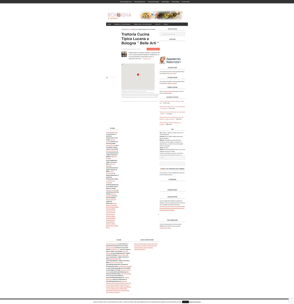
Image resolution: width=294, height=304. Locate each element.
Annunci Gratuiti (110, 247)
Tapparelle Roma (110, 211)
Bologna (130, 89)
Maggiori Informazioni (195, 302)
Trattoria (143, 91)
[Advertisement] (112, 51)
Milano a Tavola (172, 83)
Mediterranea (150, 89)
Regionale (124, 91)
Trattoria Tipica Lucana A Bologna (148, 97)
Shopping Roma (110, 214)
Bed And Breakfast (126, 274)
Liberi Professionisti (115, 262)
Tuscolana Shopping (165, 206)
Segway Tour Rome (152, 244)
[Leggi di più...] (147, 58)
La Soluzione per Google (125, 266)
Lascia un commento (153, 49)
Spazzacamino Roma (165, 228)
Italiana (144, 89)
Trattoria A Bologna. (152, 95)
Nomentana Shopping (171, 208)
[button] (138, 74)
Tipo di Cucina (130, 91)
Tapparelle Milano (111, 209)
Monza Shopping (169, 210)
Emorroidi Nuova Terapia (141, 247)
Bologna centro (137, 89)
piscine (115, 203)
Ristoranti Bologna (111, 151)
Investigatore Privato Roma (113, 290)
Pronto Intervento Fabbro (113, 292)
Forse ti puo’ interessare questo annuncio (173, 169)
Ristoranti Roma (122, 255)
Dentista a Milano (110, 224)
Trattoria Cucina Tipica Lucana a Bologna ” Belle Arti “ (140, 38)
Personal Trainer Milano (140, 244)
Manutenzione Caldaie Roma (119, 289)
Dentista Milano (110, 222)
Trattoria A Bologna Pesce (135, 94)
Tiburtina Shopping (176, 206)
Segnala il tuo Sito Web (112, 190)
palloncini (108, 205)
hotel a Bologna (169, 91)
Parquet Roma (153, 246)
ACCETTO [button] (185, 302)
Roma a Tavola (172, 73)
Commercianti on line (112, 132)
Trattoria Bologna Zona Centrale (130, 97)
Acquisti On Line (110, 145)
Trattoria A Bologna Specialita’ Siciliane (136, 95)
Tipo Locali (137, 91)
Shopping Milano (114, 207)
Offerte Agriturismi (111, 199)
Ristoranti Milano (114, 259)
